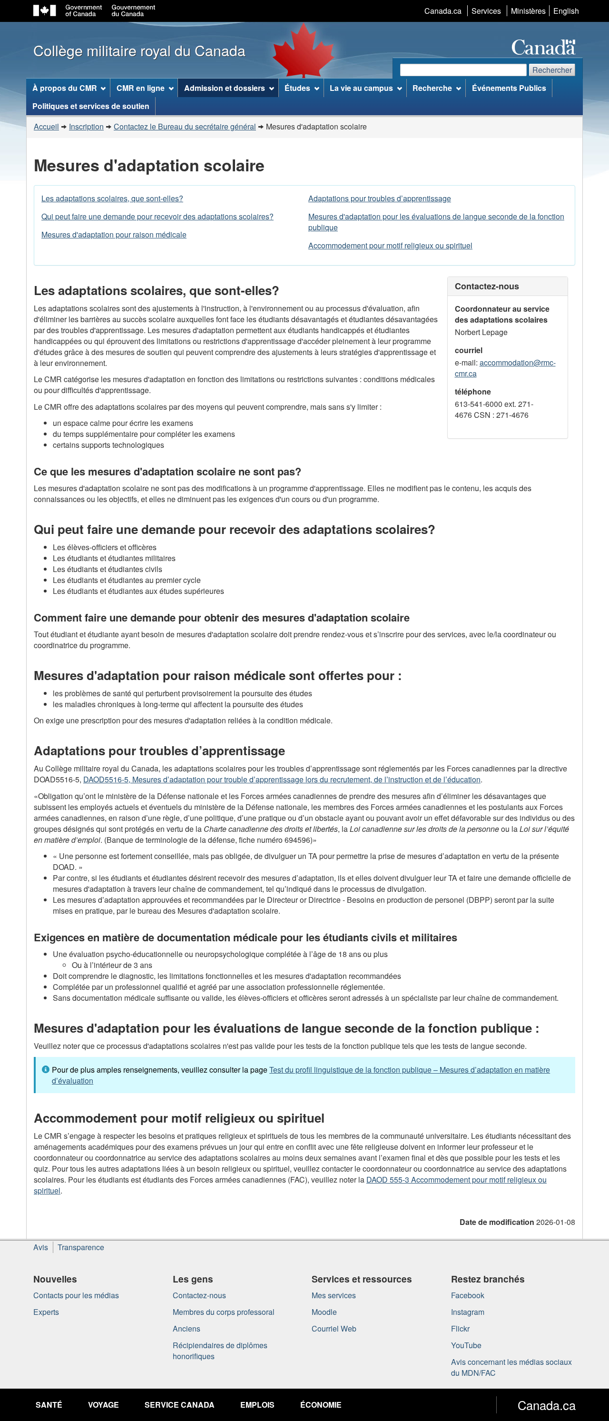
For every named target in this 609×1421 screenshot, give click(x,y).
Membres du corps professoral (224, 1311)
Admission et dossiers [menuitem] (224, 87)
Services (486, 10)
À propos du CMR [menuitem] (64, 87)
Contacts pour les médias (76, 1295)
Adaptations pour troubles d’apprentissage (379, 198)
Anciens (186, 1328)
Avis (40, 1247)
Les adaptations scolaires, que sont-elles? (112, 198)
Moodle (324, 1311)
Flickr (460, 1328)
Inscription (86, 126)
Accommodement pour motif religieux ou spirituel (390, 245)
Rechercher (552, 69)
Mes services (334, 1295)
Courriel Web (334, 1328)
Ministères (528, 10)
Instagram (467, 1311)
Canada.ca (443, 10)
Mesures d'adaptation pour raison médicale (114, 234)
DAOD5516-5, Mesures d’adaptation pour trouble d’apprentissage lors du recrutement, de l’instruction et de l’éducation (282, 779)
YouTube (466, 1345)
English (566, 10)
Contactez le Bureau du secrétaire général (185, 126)
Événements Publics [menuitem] (509, 87)
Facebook (467, 1295)
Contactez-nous (199, 1295)
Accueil (46, 126)
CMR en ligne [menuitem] (141, 87)
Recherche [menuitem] (432, 87)
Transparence (81, 1247)
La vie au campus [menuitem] (361, 87)
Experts (46, 1311)
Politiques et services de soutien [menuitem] (90, 105)
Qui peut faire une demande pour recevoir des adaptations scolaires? (157, 216)
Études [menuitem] (297, 87)
